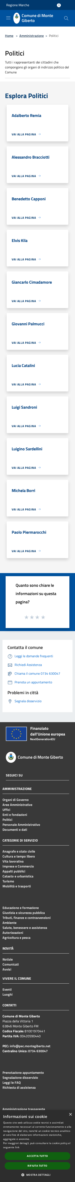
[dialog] (37, 1146)
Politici (7, 819)
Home (9, 35)
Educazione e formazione (20, 907)
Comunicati (10, 964)
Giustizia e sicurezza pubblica (23, 912)
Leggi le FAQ (11, 1082)
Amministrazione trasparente (23, 1109)
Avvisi (6, 969)
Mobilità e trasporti (16, 886)
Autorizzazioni (12, 932)
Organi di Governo (15, 799)
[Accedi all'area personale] (59, 5)
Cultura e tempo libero (18, 856)
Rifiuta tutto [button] (37, 1165)
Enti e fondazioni (14, 814)
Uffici (6, 809)
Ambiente (9, 922)
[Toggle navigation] (8, 17)
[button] (37, 1174)
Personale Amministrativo (21, 824)
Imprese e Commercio (18, 866)
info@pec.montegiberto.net (30, 1046)
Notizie (7, 959)
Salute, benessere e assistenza (24, 927)
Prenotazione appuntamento (23, 1072)
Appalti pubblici (13, 871)
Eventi (7, 989)
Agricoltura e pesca (16, 937)
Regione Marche (17, 4)
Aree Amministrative (17, 804)
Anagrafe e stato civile (18, 851)
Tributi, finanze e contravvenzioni (26, 917)
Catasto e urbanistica (17, 876)
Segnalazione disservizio (20, 1077)
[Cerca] (66, 18)
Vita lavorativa (13, 861)
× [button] (70, 1114)
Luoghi (7, 994)
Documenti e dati (14, 829)
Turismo (8, 881)
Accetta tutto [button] (37, 1156)
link (17, 1147)
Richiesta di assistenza (19, 1087)
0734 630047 (38, 1050)
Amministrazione (31, 35)
